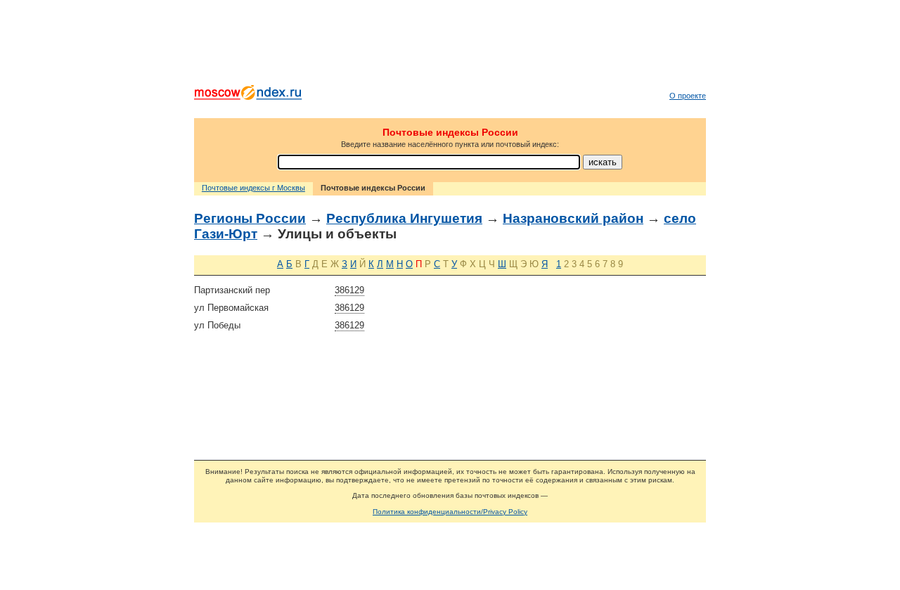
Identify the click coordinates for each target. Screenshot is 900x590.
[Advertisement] (450, 45)
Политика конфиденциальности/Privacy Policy (450, 511)
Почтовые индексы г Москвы (253, 188)
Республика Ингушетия (404, 218)
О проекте (687, 95)
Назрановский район (573, 218)
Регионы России (250, 218)
